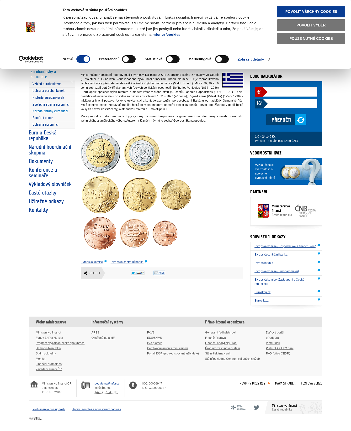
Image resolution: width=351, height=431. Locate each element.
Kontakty (38, 210)
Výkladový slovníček (50, 184)
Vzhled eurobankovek (47, 84)
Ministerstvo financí (282, 210)
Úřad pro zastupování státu (222, 348)
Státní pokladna (46, 353)
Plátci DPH (273, 343)
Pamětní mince (42, 118)
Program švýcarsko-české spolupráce (60, 343)
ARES (95, 332)
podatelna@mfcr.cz (107, 383)
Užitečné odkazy (46, 201)
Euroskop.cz (263, 292)
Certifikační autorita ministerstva (167, 348)
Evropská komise (92, 262)
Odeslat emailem (164, 273)
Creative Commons (36, 419)
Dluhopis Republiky (48, 348)
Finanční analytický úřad (221, 343)
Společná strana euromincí (50, 104)
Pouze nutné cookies (311, 38)
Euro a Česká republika (43, 135)
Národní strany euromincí (50, 111)
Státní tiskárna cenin (218, 353)
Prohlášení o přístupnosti (48, 409)
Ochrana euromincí (45, 124)
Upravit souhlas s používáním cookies (96, 409)
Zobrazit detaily (251, 59)
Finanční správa (215, 337)
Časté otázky (42, 192)
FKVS (150, 332)
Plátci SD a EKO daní (279, 348)
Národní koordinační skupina (50, 149)
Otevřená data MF (103, 337)
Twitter (255, 407)
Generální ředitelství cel (220, 332)
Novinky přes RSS (252, 383)
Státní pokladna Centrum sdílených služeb (232, 358)
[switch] (129, 59)
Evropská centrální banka (127, 262)
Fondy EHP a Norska (49, 337)
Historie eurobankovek (48, 97)
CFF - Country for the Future (238, 407)
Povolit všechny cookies (311, 12)
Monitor (41, 358)
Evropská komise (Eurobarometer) (277, 271)
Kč (259, 103)
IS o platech (154, 343)
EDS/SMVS (154, 337)
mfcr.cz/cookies (167, 34)
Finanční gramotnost (49, 364)
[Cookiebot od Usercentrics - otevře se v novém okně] (31, 59)
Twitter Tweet (142, 273)
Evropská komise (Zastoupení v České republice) (279, 282)
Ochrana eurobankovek (48, 90)
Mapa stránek (285, 383)
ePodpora (272, 337)
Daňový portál (275, 332)
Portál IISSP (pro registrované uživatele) (173, 353)
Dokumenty (41, 161)
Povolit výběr (311, 25)
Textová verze (311, 383)
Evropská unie (264, 263)
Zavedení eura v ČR (49, 369)
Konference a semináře (43, 172)
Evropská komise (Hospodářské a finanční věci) (285, 246)
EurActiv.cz (262, 300)
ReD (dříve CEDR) (278, 353)
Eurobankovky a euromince (43, 74)
